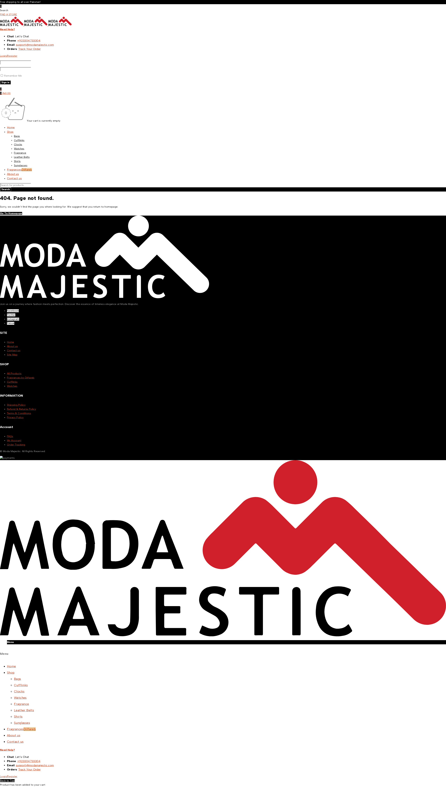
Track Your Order (29, 49)
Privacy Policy (15, 417)
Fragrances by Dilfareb (20, 377)
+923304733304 (28, 40)
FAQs (10, 436)
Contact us (13, 350)
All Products (14, 373)
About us (12, 346)
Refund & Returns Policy (21, 409)
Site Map (12, 354)
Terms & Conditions (19, 413)
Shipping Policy (16, 404)
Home (10, 342)
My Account (14, 440)
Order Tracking (16, 444)
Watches (12, 386)
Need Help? (7, 29)
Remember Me (12, 75)
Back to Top (7, 780)
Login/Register (8, 55)
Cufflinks (12, 381)
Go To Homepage (11, 213)
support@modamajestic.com (35, 44)
